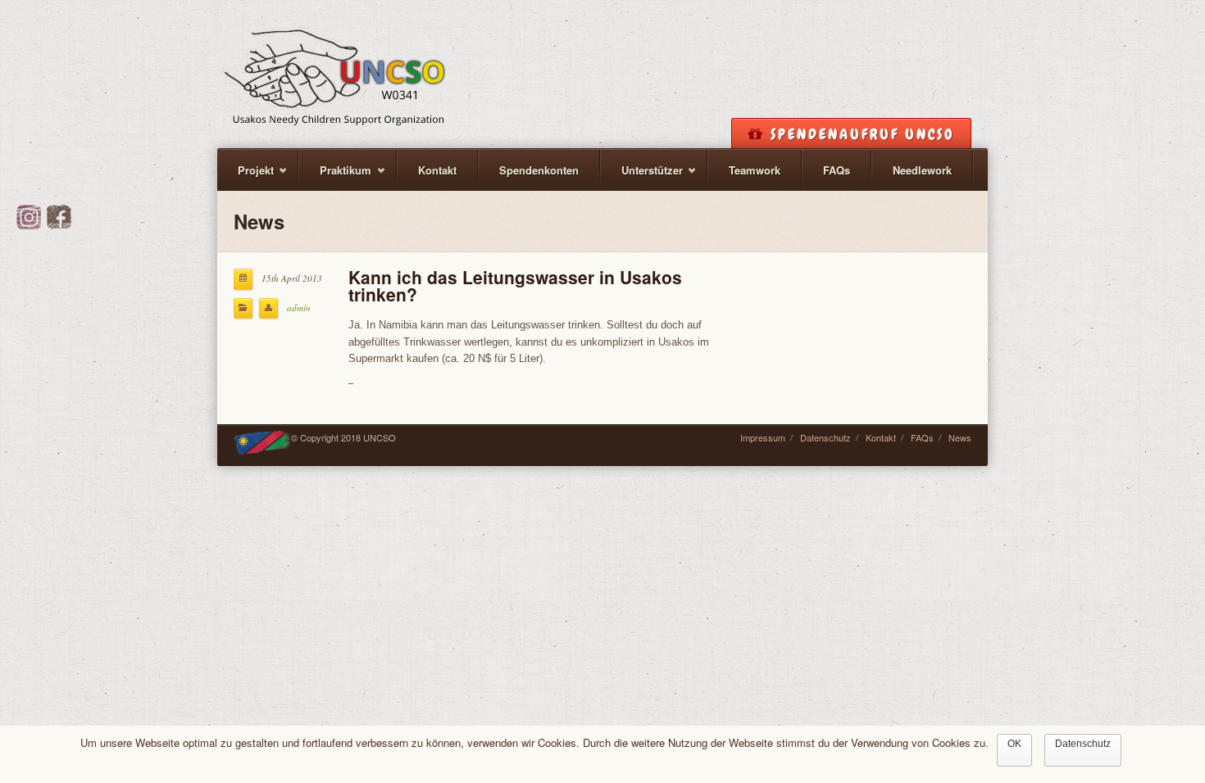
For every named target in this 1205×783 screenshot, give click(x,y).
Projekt (245, 176)
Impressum (762, 437)
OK (1014, 743)
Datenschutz (825, 437)
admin (299, 307)
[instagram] (28, 225)
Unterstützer (642, 176)
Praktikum (335, 176)
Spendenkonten (539, 170)
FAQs (836, 170)
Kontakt (437, 170)
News (959, 437)
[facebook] (59, 225)
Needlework (922, 170)
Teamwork (754, 170)
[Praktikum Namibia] (335, 72)
